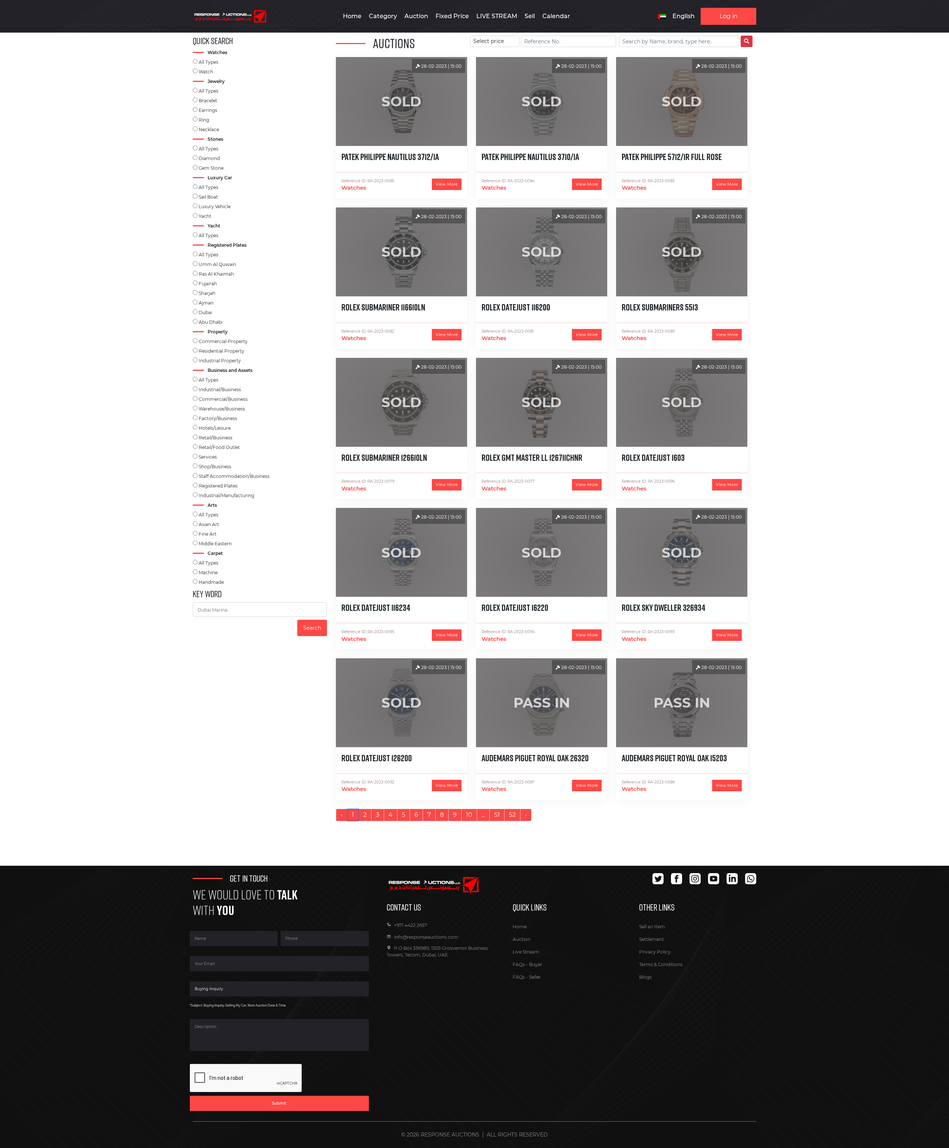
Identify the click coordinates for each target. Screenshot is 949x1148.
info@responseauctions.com (426, 937)
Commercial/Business (223, 399)
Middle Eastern (215, 543)
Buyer (535, 964)
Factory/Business (218, 418)
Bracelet (208, 100)
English (683, 16)
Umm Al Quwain (217, 264)
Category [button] (383, 16)
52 (512, 814)
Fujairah (208, 283)
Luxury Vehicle (215, 206)
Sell (530, 16)
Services (208, 457)
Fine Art (207, 534)
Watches (353, 187)
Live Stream (526, 952)
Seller (535, 977)
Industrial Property (220, 360)
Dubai (205, 312)
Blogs (645, 977)
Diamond (209, 158)
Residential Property (221, 351)
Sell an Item (652, 926)
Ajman (206, 303)
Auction (521, 939)
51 (497, 814)
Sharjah (207, 293)
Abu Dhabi (210, 322)
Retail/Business (215, 437)
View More (447, 184)
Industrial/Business (220, 389)
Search (312, 628)
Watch (206, 71)
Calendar (556, 16)
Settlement (651, 939)
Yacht (205, 216)
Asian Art (209, 524)
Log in (729, 16)
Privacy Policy (655, 952)
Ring (204, 120)
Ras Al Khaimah (216, 274)
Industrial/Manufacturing (226, 495)
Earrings (208, 110)
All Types (208, 62)
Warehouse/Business (222, 409)
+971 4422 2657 (410, 925)
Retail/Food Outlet (219, 447)
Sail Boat (208, 197)
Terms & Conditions (660, 964)
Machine (208, 572)
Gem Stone (211, 168)
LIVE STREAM (496, 16)
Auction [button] (416, 16)
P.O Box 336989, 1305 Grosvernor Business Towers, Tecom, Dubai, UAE (437, 951)
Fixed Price (452, 16)
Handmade (211, 582)
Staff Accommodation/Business (234, 476)
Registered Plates (218, 486)
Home (352, 16)
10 (469, 814)
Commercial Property (223, 341)
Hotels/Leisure (215, 428)
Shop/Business (215, 466)
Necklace (209, 129)
